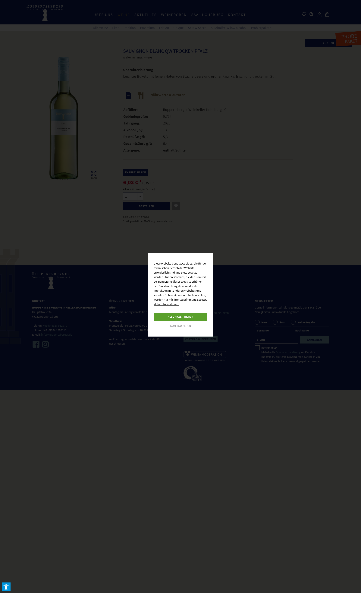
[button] (6, 586)
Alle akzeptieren (180, 316)
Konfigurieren (180, 326)
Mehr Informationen (166, 304)
